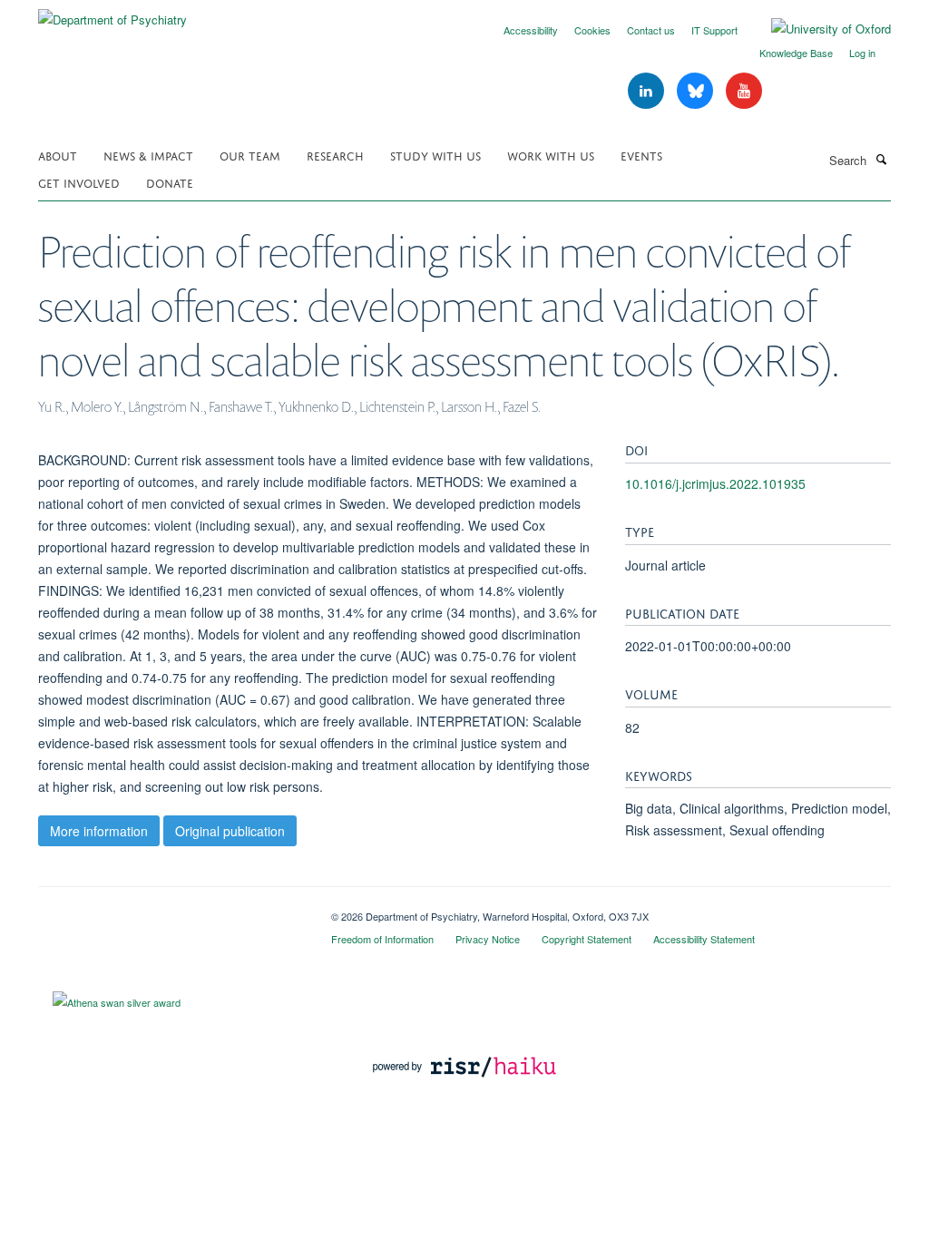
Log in (862, 52)
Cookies (592, 30)
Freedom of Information (382, 939)
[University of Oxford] (817, 29)
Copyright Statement (586, 939)
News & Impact (148, 154)
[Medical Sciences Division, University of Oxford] (171, 909)
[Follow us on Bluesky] (697, 91)
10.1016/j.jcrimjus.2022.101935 (715, 483)
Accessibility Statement (704, 939)
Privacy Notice (487, 939)
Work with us (550, 154)
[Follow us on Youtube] (744, 91)
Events (641, 154)
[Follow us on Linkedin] (648, 91)
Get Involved (79, 181)
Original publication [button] (230, 831)
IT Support (714, 30)
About (57, 154)
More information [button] (99, 831)
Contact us (651, 30)
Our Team (250, 154)
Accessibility (531, 30)
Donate (169, 181)
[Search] (881, 159)
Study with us (435, 154)
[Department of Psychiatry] (112, 13)
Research (335, 154)
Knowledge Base (796, 52)
